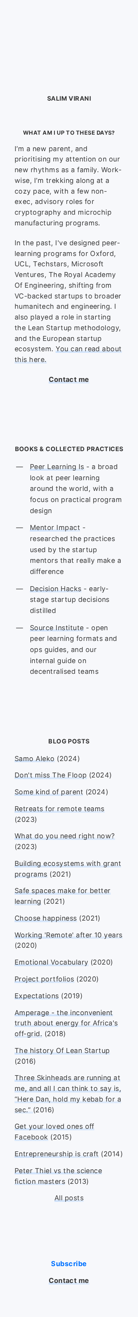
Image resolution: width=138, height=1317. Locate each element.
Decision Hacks (56, 589)
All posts (69, 1198)
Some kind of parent (49, 792)
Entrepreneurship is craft (57, 1154)
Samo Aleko (35, 759)
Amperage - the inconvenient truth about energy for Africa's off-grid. (66, 1023)
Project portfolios (44, 979)
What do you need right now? (65, 836)
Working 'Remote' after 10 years (69, 935)
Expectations (37, 996)
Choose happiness (46, 918)
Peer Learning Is (57, 467)
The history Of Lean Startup (62, 1050)
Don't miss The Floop (51, 775)
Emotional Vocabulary (52, 962)
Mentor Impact (55, 527)
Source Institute (57, 628)
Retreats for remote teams (60, 809)
